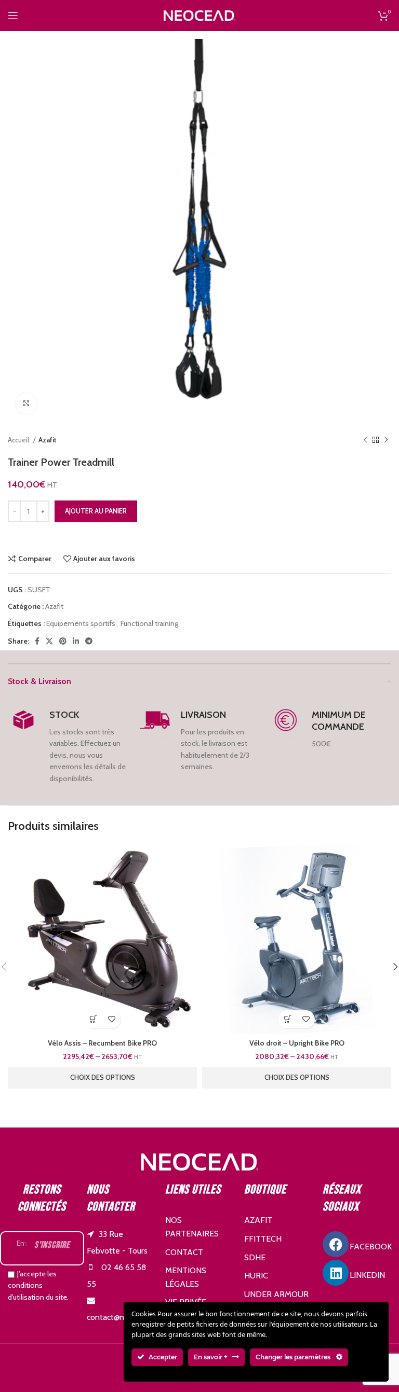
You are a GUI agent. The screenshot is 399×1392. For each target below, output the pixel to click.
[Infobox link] (68, 746)
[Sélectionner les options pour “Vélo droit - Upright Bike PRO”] (287, 1019)
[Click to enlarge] (26, 403)
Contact (184, 1252)
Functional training (149, 623)
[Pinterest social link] (63, 641)
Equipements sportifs (80, 623)
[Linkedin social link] (76, 641)
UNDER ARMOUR (276, 1294)
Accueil (19, 440)
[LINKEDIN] (336, 1273)
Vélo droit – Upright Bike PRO (296, 1043)
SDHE (254, 1257)
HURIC (256, 1275)
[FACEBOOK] (336, 1244)
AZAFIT (258, 1220)
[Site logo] (199, 14)
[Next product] (386, 440)
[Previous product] (365, 440)
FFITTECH (263, 1239)
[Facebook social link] (37, 641)
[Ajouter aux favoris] (111, 1019)
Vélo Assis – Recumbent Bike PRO (102, 1043)
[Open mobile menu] (13, 15)
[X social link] (49, 641)
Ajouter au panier (96, 511)
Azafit (47, 440)
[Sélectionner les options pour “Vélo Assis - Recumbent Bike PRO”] (93, 1019)
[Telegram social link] (89, 641)
